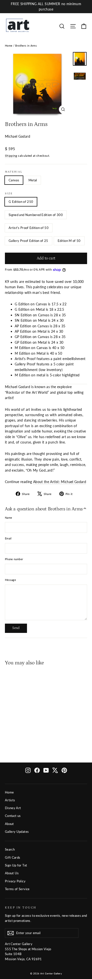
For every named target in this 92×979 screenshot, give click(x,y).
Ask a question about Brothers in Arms (43, 509)
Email (8, 538)
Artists (10, 800)
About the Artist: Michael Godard (59, 482)
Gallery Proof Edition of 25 (28, 241)
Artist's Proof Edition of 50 (29, 228)
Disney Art (13, 808)
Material (13, 171)
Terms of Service (17, 889)
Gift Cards (12, 857)
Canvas (14, 180)
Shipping (11, 155)
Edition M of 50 (69, 241)
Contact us (13, 816)
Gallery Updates (17, 832)
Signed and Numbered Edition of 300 (36, 215)
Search (10, 849)
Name (8, 517)
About (9, 824)
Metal (32, 180)
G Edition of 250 (21, 202)
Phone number (14, 559)
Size (9, 193)
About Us (12, 873)
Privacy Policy (15, 881)
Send (16, 628)
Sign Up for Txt (16, 865)
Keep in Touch (21, 907)
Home (8, 45)
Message (10, 579)
